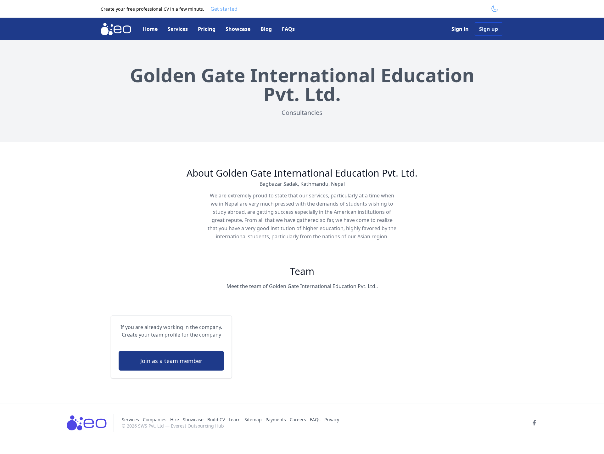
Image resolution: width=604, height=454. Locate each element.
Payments (276, 420)
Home (150, 29)
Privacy (331, 420)
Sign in (460, 29)
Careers (298, 420)
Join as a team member (171, 361)
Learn (235, 420)
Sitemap (253, 420)
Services (178, 29)
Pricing (206, 29)
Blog (266, 29)
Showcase (238, 29)
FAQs (288, 29)
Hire (174, 420)
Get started (224, 8)
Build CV (216, 420)
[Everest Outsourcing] (117, 29)
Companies (155, 420)
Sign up (488, 29)
